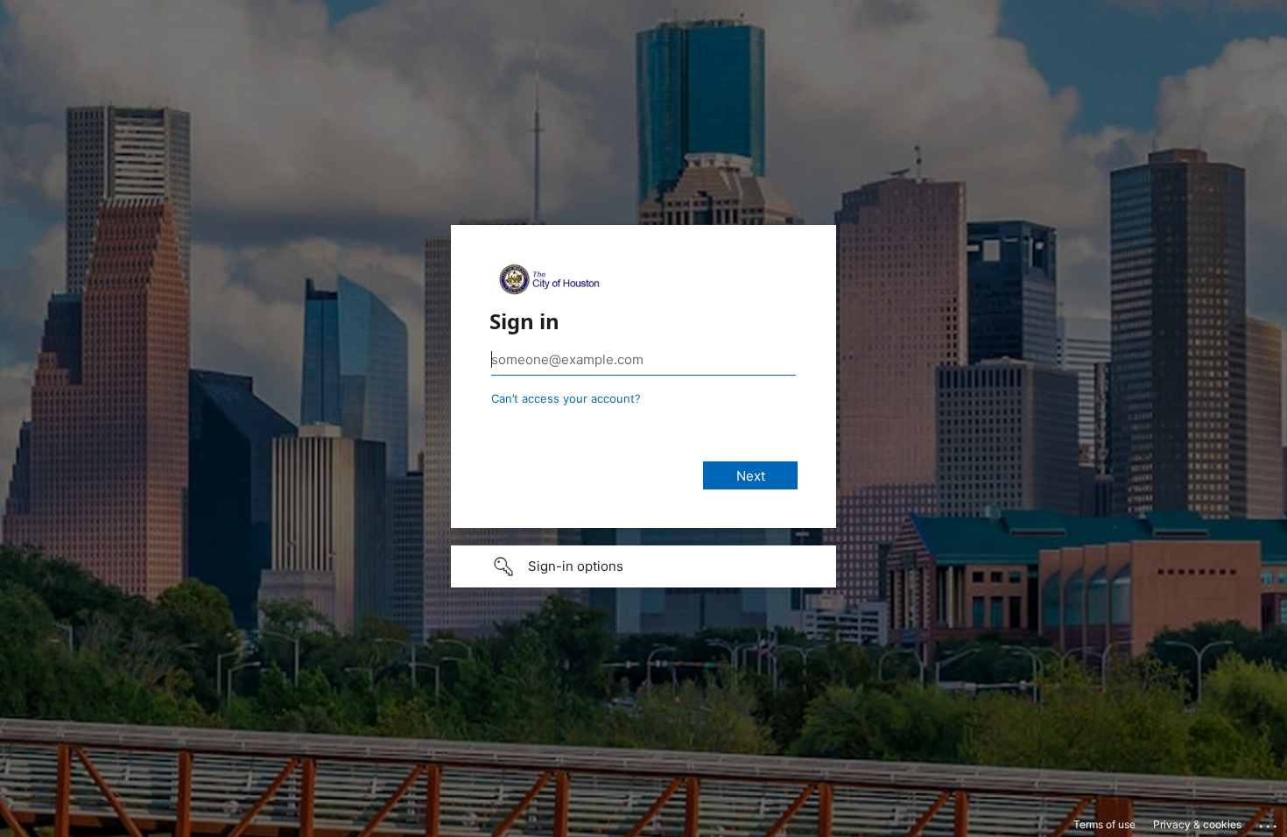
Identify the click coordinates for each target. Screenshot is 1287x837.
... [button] (1269, 822)
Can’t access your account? (566, 398)
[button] (643, 566)
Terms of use (1104, 824)
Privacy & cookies (1197, 824)
